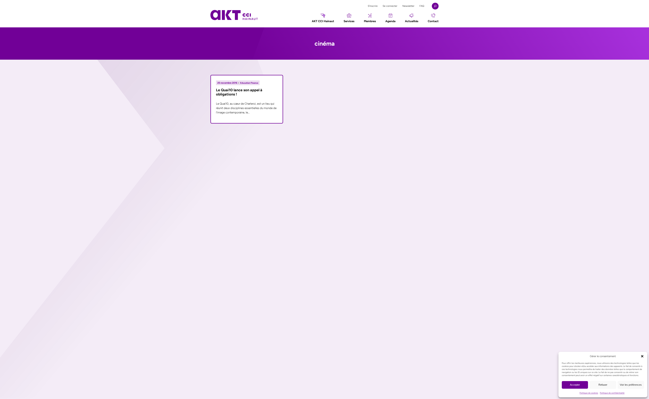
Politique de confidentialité (612, 393)
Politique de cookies (589, 393)
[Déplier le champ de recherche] (435, 6)
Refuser (602, 384)
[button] (642, 356)
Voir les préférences (631, 384)
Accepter (575, 384)
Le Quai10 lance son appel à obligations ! (239, 92)
